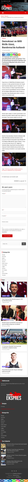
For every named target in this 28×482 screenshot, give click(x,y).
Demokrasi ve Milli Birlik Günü (8, 170)
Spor (3, 271)
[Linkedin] (8, 55)
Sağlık (3, 266)
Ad (3, 209)
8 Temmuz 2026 (5, 349)
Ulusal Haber (5, 273)
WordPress (18, 477)
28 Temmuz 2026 (6, 326)
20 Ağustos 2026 (10, 464)
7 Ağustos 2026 (5, 302)
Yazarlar (4, 275)
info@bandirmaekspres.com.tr (8, 409)
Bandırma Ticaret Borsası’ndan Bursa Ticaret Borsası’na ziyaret (15, 450)
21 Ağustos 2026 (10, 452)
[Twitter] (6, 55)
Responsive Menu (25, 1)
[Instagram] (14, 55)
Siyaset (3, 268)
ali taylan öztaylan (14, 169)
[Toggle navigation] (3, 12)
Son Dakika (4, 270)
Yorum (4, 193)
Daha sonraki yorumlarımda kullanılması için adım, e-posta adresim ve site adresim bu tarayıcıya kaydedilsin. (13, 231)
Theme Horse (16, 475)
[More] (19, 55)
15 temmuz (7, 169)
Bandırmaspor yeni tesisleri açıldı (10, 176)
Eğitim (3, 258)
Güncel (4, 38)
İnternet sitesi (5, 221)
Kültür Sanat (4, 263)
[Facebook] (3, 55)
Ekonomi (4, 260)
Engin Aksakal (18, 170)
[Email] (16, 55)
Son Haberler (6, 441)
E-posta (4, 215)
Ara (24, 243)
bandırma (20, 169)
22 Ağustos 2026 (10, 445)
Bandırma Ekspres (17, 473)
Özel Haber (4, 265)
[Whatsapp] (11, 55)
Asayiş (3, 254)
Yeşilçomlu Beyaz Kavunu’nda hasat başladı (16, 444)
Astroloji (4, 256)
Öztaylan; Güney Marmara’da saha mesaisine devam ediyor (14, 462)
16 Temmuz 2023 (6, 50)
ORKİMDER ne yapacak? (19, 181)
